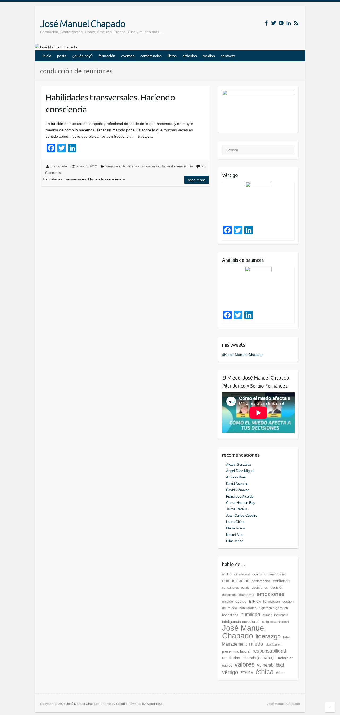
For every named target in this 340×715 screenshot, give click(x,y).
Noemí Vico (235, 535)
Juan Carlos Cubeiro (241, 516)
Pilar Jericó (234, 541)
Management (234, 644)
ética (279, 673)
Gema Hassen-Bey (240, 503)
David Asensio (237, 484)
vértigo (230, 672)
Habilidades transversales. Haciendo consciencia (110, 103)
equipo (241, 601)
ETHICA (255, 601)
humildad (250, 614)
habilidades (247, 608)
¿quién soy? (82, 56)
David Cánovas (237, 490)
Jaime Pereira (236, 509)
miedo (256, 644)
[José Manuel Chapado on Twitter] (273, 23)
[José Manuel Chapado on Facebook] (266, 23)
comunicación (235, 580)
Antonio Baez (236, 477)
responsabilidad (269, 651)
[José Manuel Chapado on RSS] (296, 23)
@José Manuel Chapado (243, 354)
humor (267, 615)
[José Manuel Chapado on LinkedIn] (288, 23)
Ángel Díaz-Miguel (240, 471)
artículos (189, 56)
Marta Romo (235, 528)
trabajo (269, 657)
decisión (276, 588)
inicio (47, 56)
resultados (231, 657)
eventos (127, 56)
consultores (230, 588)
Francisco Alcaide (239, 496)
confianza (281, 580)
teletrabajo (251, 657)
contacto (228, 56)
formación (107, 56)
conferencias (151, 56)
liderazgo (268, 636)
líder (286, 637)
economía (246, 595)
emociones (270, 594)
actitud (227, 574)
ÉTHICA (246, 673)
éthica (265, 671)
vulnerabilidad (270, 665)
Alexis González (238, 464)
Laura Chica (235, 522)
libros (172, 56)
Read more (196, 180)
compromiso (277, 574)
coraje (245, 587)
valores (245, 664)
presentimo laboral (236, 651)
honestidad (230, 615)
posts (61, 56)
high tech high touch (273, 608)
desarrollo (229, 595)
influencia (281, 615)
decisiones (260, 588)
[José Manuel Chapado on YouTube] (281, 23)
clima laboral (242, 574)
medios (209, 56)
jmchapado (59, 166)
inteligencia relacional (275, 621)
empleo (227, 601)
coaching (259, 574)
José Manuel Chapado (82, 23)
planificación (273, 644)
